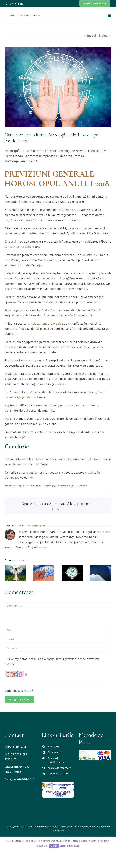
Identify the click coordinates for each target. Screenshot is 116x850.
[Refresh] (26, 673)
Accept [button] (54, 845)
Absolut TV (98, 151)
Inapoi (91, 35)
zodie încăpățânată (18, 397)
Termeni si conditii (57, 773)
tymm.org (53, 746)
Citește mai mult (69, 845)
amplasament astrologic (44, 323)
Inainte (104, 35)
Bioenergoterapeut (15, 485)
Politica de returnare (59, 767)
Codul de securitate (18, 691)
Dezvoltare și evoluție (64, 485)
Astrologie (49, 485)
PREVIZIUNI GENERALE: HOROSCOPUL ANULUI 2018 (57, 179)
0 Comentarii (82, 485)
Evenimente (54, 752)
